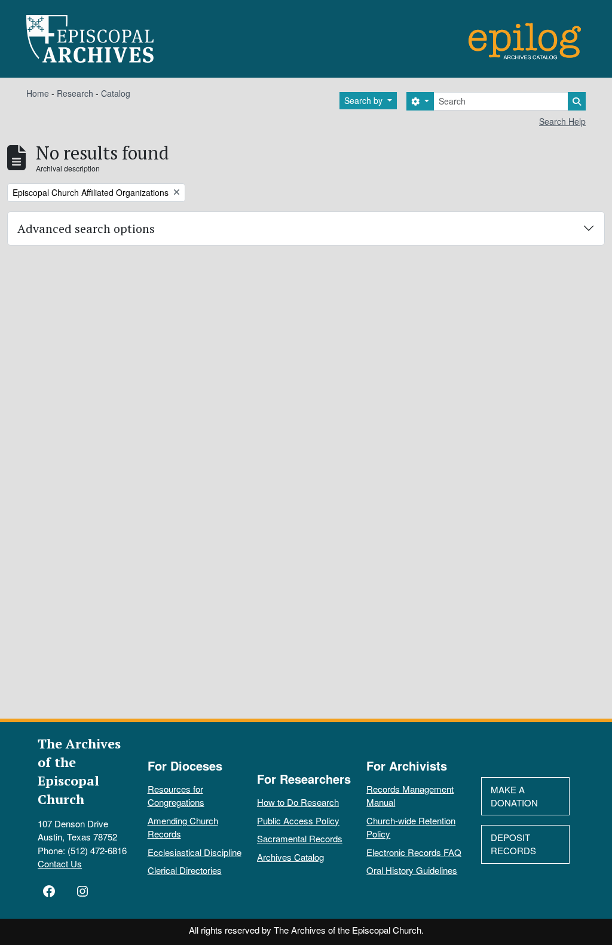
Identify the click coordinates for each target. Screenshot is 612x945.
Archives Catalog (290, 857)
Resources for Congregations (176, 796)
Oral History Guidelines (411, 870)
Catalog (115, 93)
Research (75, 93)
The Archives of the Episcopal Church (79, 771)
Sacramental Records (299, 838)
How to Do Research (298, 802)
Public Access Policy (298, 820)
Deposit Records (513, 844)
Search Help (562, 121)
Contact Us (60, 863)
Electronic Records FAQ (413, 852)
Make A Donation (514, 796)
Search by (364, 100)
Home (37, 93)
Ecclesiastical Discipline (194, 852)
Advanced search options (86, 228)
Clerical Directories (185, 870)
